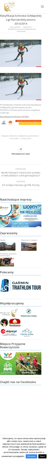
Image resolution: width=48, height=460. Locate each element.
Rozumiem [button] (31, 456)
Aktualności (13, 136)
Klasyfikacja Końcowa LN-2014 (14, 117)
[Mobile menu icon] (42, 6)
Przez (14, 138)
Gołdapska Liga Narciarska (28, 136)
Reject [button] (42, 456)
